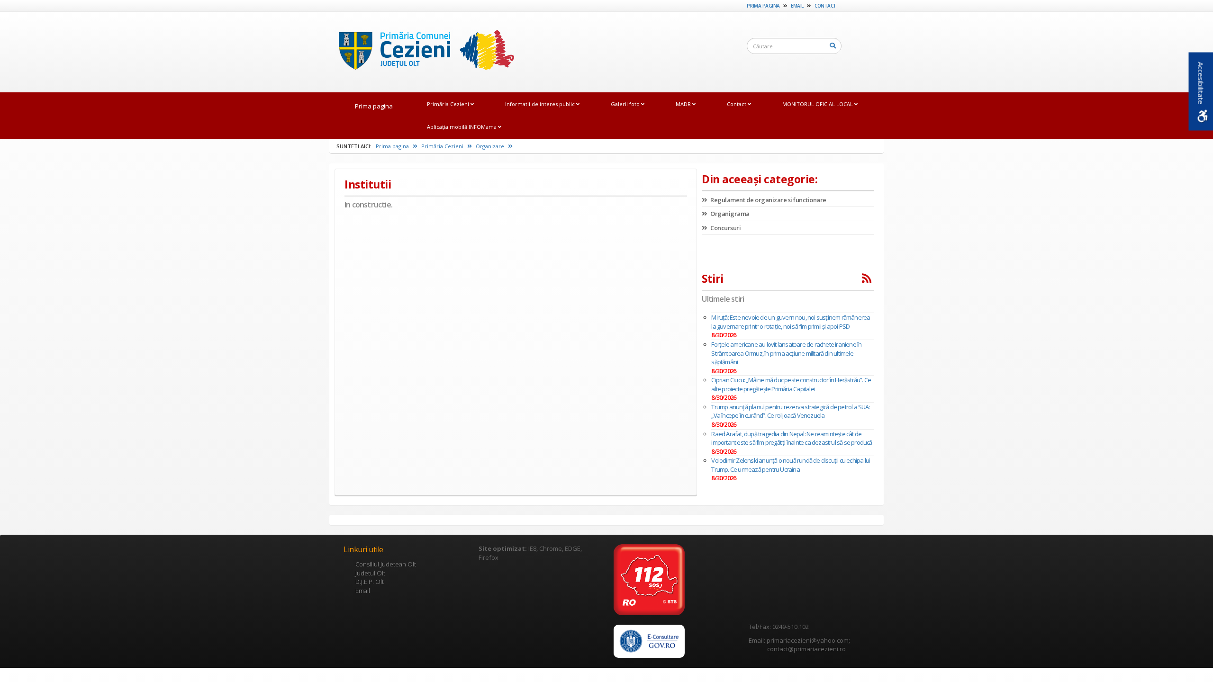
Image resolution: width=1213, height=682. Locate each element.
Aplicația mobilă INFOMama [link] (462, 126)
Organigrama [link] (729, 213)
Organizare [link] (491, 146)
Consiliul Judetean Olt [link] (385, 564)
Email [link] (797, 5)
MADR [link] (684, 104)
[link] (421, 51)
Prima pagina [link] (763, 5)
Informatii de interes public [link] (540, 104)
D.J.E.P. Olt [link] (369, 581)
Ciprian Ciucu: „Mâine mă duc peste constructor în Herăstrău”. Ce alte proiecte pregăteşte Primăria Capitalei (791, 384)
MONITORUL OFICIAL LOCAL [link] (818, 104)
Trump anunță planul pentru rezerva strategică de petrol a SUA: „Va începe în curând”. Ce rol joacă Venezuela (790, 411)
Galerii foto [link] (626, 104)
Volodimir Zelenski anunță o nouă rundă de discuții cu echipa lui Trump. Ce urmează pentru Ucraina (790, 465)
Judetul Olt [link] (370, 573)
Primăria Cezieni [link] (449, 104)
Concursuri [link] (725, 228)
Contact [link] (825, 5)
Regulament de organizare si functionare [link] (767, 200)
